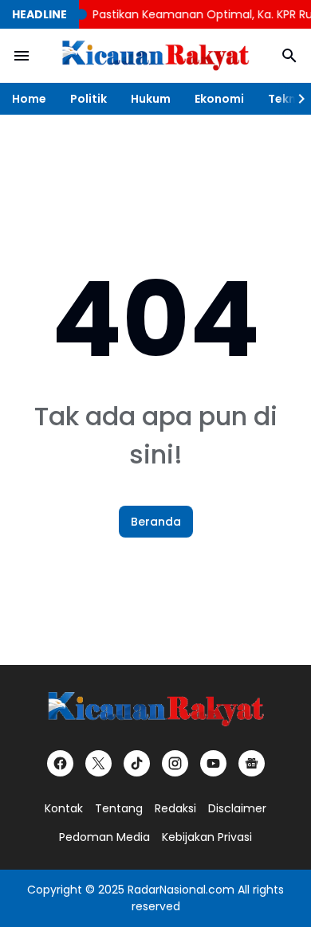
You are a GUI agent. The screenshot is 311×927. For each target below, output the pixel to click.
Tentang (119, 808)
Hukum (151, 99)
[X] (98, 763)
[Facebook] (60, 763)
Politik (88, 99)
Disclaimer (237, 808)
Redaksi (175, 808)
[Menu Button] (21, 56)
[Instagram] (175, 763)
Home (29, 99)
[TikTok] (137, 763)
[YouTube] (213, 763)
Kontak (64, 808)
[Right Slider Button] (295, 99)
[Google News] (251, 763)
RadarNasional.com (181, 890)
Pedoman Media (104, 837)
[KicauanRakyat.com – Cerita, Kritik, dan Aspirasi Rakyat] (155, 56)
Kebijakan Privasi (207, 837)
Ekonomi (219, 99)
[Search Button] (289, 56)
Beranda (156, 522)
